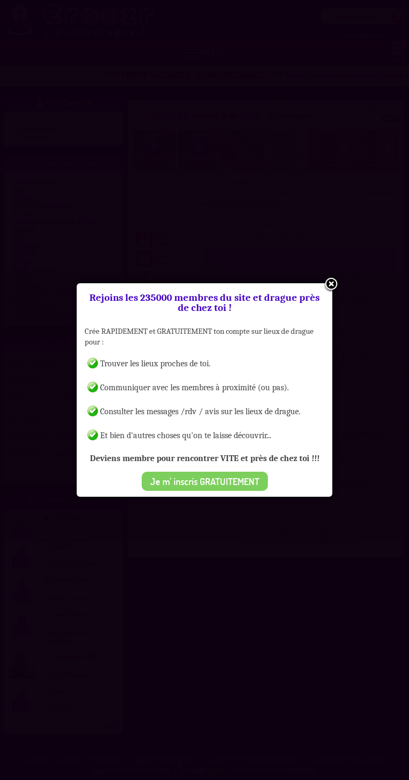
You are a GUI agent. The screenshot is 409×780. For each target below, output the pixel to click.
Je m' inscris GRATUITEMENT (204, 481)
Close (331, 285)
